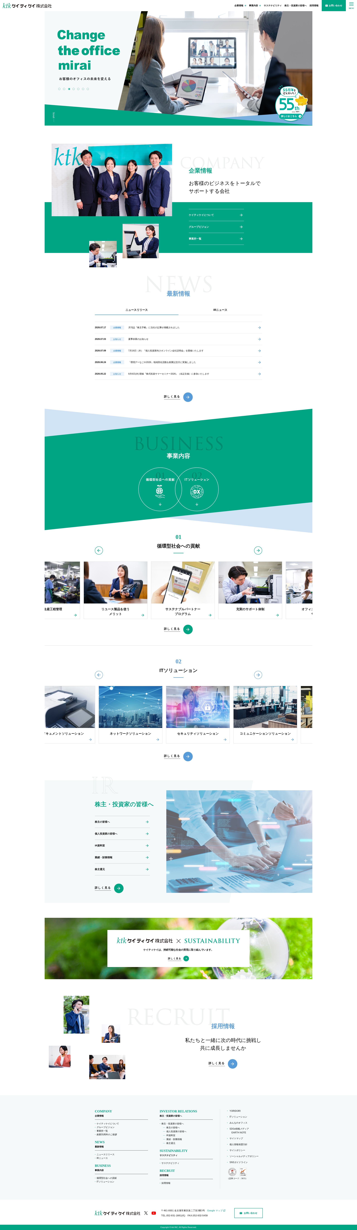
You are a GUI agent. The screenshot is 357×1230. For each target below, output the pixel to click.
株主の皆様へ (102, 821)
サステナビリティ (273, 5)
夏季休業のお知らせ (138, 339)
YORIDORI (236, 1111)
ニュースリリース (105, 1154)
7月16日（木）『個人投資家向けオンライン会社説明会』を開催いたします (165, 350)
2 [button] (64, 89)
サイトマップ (237, 1138)
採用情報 (314, 5)
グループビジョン (199, 226)
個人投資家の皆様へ (106, 833)
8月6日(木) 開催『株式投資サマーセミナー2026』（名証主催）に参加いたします (168, 374)
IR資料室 (100, 845)
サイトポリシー (238, 1150)
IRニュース (102, 1158)
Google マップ (215, 1210)
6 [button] (83, 89)
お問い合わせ (335, 5)
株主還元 (100, 869)
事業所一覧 (195, 238)
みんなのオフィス (239, 1123)
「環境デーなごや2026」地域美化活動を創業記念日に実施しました (162, 362)
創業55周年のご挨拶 (107, 1134)
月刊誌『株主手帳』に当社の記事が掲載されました (154, 327)
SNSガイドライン (239, 1162)
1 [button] (59, 89)
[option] (207, 65)
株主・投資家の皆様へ (295, 5)
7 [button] (88, 89)
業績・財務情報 (103, 857)
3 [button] (69, 89)
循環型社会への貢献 (107, 1178)
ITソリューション (105, 1181)
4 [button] (74, 89)
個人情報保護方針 (239, 1144)
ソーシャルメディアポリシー (245, 1156)
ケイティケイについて (201, 215)
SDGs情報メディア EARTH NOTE (240, 1131)
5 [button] (78, 89)
